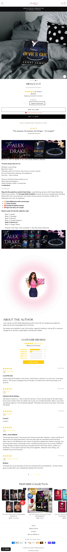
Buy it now (34, 116)
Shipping (26, 96)
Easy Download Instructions (33, 123)
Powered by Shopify (33, 550)
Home (33, 525)
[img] (7, 368)
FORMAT (33, 100)
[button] (30, 91)
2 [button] (31, 474)
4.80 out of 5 (38, 343)
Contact (33, 531)
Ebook (25, 103)
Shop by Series (33, 528)
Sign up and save (33, 539)
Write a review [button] (33, 362)
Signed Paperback (37, 103)
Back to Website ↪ (33, 534)
